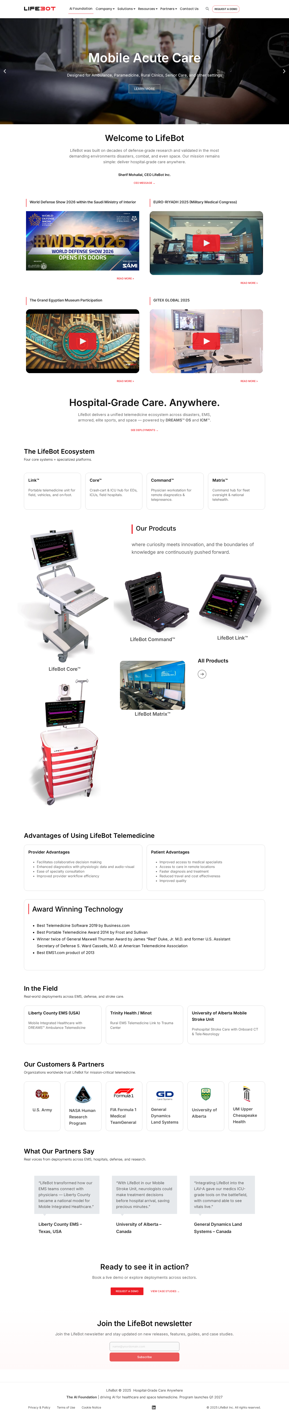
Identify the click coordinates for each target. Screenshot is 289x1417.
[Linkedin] (154, 1407)
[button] (4, 71)
